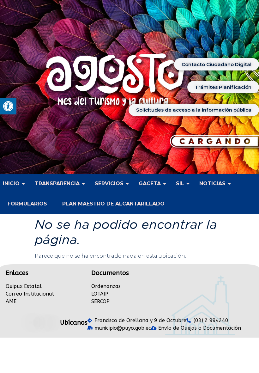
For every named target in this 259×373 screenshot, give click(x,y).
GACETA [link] (150, 183)
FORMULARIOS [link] (27, 204)
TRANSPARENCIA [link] (57, 183)
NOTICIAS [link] (212, 183)
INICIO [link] (11, 183)
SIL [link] (180, 183)
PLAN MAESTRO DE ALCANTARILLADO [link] (113, 204)
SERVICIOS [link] (109, 183)
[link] (8, 106)
